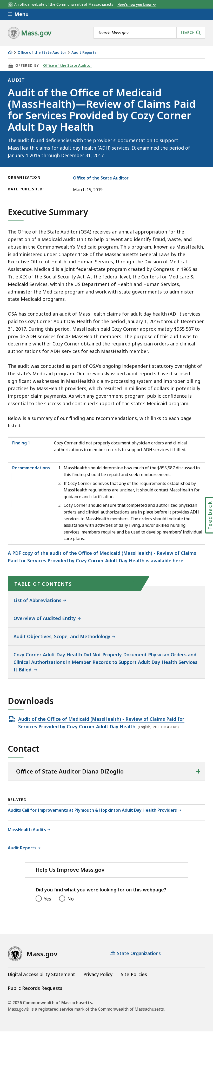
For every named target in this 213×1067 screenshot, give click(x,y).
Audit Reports (83, 52)
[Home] (10, 52)
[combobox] (149, 33)
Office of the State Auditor (42, 52)
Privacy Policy (97, 974)
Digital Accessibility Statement (41, 974)
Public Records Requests (35, 988)
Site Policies (134, 974)
